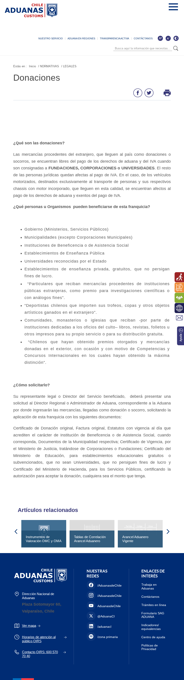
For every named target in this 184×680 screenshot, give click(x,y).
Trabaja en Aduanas (149, 586)
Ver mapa (29, 625)
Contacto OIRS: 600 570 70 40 (40, 654)
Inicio (32, 66)
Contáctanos (150, 596)
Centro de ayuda (153, 637)
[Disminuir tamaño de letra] (168, 38)
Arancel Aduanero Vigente (135, 539)
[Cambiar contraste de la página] (176, 38)
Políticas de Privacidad (149, 647)
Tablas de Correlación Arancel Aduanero (90, 539)
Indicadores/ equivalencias (151, 627)
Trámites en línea (153, 605)
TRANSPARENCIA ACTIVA (114, 38)
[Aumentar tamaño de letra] (160, 38)
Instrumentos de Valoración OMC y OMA (43, 539)
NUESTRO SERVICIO (50, 38)
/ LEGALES (69, 66)
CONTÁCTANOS (143, 38)
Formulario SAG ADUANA (152, 615)
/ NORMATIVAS (48, 66)
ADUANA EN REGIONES (81, 38)
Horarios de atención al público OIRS (39, 639)
